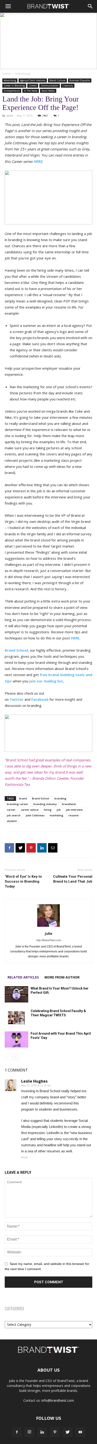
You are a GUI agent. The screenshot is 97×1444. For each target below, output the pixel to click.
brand (23, 798)
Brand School (16, 650)
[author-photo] (48, 927)
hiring (48, 809)
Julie (10, 115)
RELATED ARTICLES (23, 977)
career (11, 809)
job (59, 809)
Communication (49, 85)
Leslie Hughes (34, 1081)
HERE (37, 161)
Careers (33, 85)
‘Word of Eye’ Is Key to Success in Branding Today (23, 881)
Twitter (17, 699)
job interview (74, 809)
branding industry (45, 804)
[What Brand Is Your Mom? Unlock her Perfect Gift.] (16, 994)
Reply (24, 1157)
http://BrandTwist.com (48, 940)
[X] (20, 848)
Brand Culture (57, 80)
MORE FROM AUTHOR (62, 977)
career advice (30, 809)
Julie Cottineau (35, 815)
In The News (30, 90)
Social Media (48, 90)
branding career (17, 804)
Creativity (67, 85)
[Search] (90, 6)
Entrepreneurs (12, 90)
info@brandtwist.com (57, 1400)
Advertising (22, 74)
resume (74, 815)
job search (13, 815)
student (12, 821)
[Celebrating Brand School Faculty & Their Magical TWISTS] (16, 1017)
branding (60, 798)
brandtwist (69, 804)
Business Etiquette (79, 80)
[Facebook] (9, 848)
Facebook (39, 699)
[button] (8, 6)
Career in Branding (14, 85)
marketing (56, 815)
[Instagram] (29, 1432)
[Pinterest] (31, 848)
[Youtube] (80, 1432)
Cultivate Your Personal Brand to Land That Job (72, 879)
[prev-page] (8, 1057)
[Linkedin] (42, 848)
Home (6, 74)
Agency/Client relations (32, 80)
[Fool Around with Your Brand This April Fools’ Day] (16, 1039)
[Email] (52, 848)
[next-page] (15, 1057)
